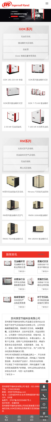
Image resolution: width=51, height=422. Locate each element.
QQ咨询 (44, 390)
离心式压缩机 (25, 168)
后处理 (26, 49)
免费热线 (44, 399)
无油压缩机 (25, 161)
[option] (25, 14)
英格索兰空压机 (35, 406)
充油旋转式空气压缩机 (25, 155)
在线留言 (44, 408)
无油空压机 (25, 36)
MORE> (41, 254)
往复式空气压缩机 (25, 148)
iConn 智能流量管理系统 (25, 56)
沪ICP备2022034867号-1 (20, 400)
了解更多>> (22, 271)
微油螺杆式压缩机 (25, 43)
